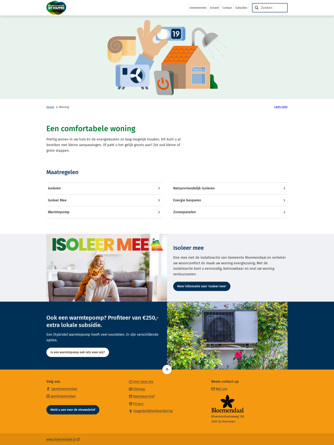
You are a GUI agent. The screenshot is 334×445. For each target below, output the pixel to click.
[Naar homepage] (65, 7)
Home (50, 107)
